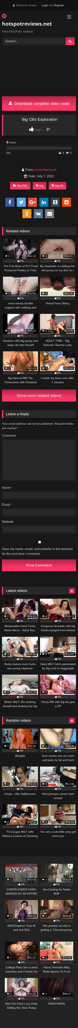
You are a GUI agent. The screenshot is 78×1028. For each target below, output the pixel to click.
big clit (59, 185)
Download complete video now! (41, 103)
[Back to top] (65, 1016)
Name (7, 487)
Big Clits (22, 185)
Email (7, 504)
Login (44, 5)
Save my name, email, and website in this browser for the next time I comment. (37, 551)
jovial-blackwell (45, 169)
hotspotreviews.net (27, 23)
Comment (9, 435)
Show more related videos (39, 395)
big (41, 185)
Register (59, 5)
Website (8, 521)
